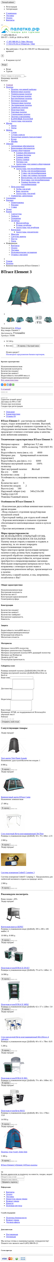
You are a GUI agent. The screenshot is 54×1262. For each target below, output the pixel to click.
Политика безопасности (16, 1218)
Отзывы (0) (11, 416)
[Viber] (10, 385)
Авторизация (11, 9)
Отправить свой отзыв (10, 722)
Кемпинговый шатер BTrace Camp (15, 797)
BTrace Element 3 (8, 1165)
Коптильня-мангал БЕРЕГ (12, 927)
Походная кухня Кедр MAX (13, 1111)
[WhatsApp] (13, 385)
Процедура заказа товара (16, 1199)
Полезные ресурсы (14, 1206)
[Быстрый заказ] (12, 769)
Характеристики (13, 414)
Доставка (10, 15)
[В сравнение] (7, 397)
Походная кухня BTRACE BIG (14, 1078)
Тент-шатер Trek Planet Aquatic (14, 758)
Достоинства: (7, 688)
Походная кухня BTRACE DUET (15, 968)
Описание (10, 412)
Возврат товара (12, 1201)
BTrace (27, 1165)
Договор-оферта (13, 1222)
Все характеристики (9, 380)
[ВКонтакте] (2, 385)
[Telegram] (8, 385)
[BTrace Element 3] (25, 314)
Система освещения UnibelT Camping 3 (18, 872)
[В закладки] (4, 397)
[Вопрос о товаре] (2, 397)
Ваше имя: (5, 678)
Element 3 (20, 1165)
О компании (11, 13)
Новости (9, 1203)
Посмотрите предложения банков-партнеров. (25, 354)
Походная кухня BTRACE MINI (15, 1004)
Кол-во (9, 346)
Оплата (9, 18)
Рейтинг (4, 717)
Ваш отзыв (5, 710)
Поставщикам (12, 1234)
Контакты (10, 20)
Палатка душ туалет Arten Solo (14, 1152)
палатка (34, 1165)
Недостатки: (6, 699)
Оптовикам (11, 1237)
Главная (9, 85)
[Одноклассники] (5, 385)
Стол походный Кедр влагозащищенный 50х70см (22, 834)
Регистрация (11, 7)
